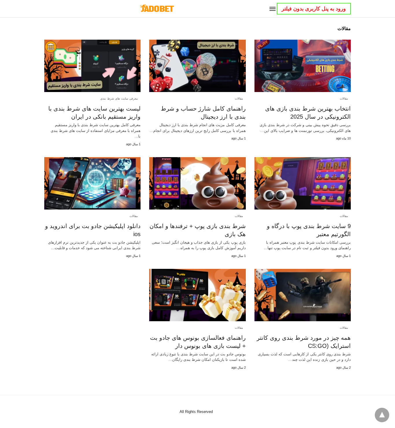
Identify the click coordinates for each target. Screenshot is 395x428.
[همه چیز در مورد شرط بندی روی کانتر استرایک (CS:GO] (302, 295)
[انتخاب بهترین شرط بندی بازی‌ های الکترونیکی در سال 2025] (302, 66)
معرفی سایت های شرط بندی (119, 98)
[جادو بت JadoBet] (156, 8)
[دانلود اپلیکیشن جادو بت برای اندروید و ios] (92, 183)
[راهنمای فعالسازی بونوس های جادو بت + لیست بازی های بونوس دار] (197, 295)
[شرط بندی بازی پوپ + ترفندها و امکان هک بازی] (197, 183)
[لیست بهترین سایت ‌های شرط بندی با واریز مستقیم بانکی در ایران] (92, 66)
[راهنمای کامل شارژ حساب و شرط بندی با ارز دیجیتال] (197, 66)
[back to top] (382, 415)
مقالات (344, 98)
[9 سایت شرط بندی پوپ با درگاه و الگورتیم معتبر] (302, 183)
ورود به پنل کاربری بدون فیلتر (314, 9)
